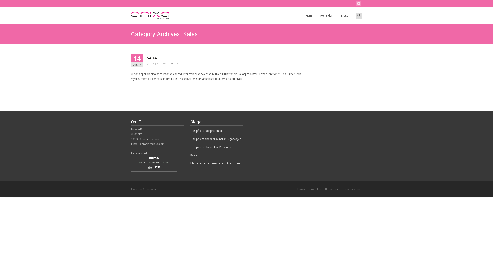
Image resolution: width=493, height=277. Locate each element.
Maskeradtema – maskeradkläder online (215, 163)
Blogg (344, 15)
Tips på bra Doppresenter (206, 131)
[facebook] (358, 4)
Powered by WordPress (310, 189)
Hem (309, 15)
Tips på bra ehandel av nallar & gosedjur (215, 139)
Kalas (151, 57)
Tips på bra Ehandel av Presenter (210, 147)
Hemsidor (326, 15)
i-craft (336, 189)
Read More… (139, 86)
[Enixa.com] (147, 14)
